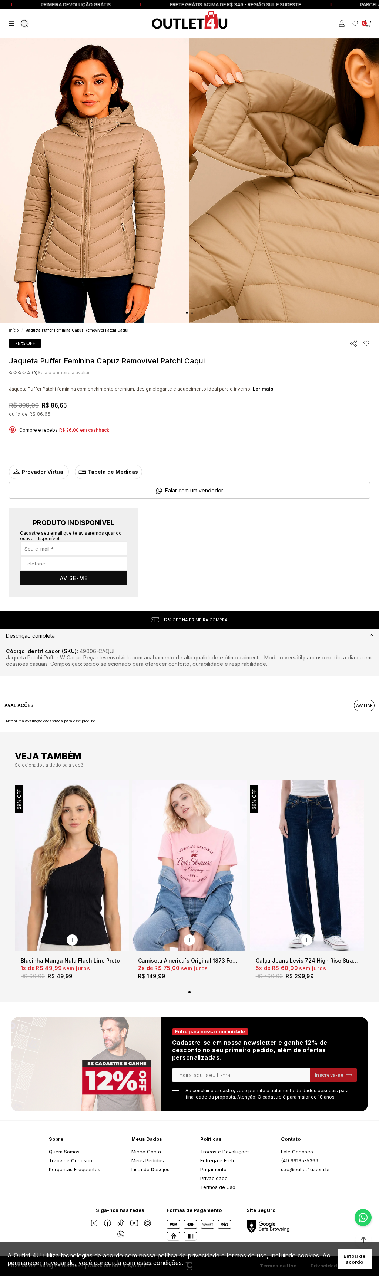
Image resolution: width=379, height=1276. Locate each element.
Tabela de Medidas (113, 472)
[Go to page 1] (187, 313)
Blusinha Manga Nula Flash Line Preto (70, 960)
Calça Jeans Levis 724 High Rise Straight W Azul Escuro (307, 960)
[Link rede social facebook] (107, 1223)
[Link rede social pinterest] (147, 1223)
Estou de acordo (354, 1259)
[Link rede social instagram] (94, 1223)
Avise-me (74, 578)
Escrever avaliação (364, 705)
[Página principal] (189, 19)
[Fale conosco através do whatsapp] (363, 1217)
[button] (363, 1240)
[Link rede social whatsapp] (120, 1234)
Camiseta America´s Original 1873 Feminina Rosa (189, 960)
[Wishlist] (355, 23)
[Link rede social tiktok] (120, 1223)
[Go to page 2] (192, 313)
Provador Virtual (43, 472)
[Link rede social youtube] (134, 1223)
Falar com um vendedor (194, 490)
